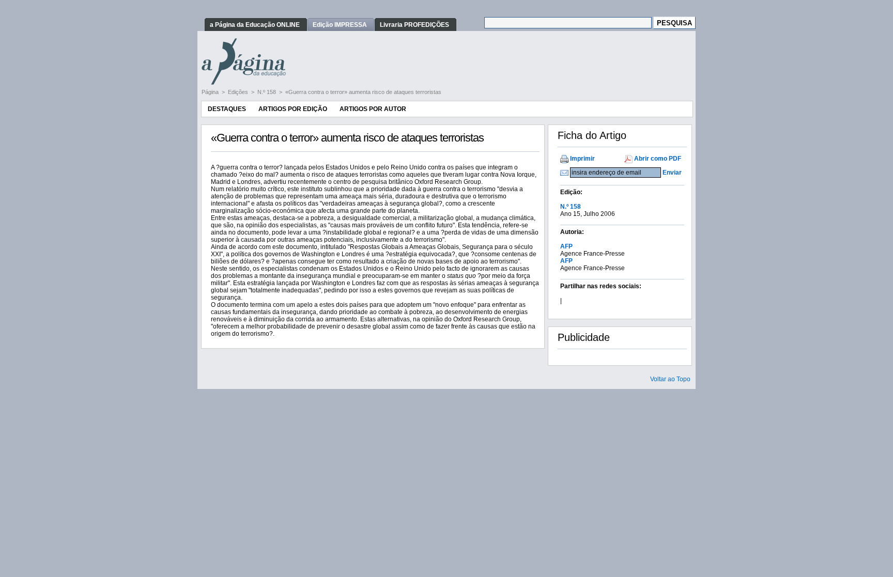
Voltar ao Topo (670, 379)
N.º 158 (267, 92)
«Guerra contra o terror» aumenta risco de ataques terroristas (363, 92)
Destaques (227, 109)
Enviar (672, 172)
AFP (566, 246)
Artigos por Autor (373, 109)
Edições (239, 92)
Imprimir (582, 158)
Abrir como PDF (657, 158)
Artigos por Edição (292, 109)
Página (211, 92)
